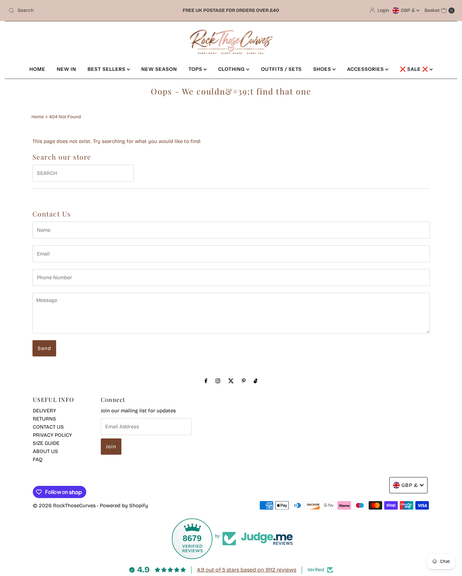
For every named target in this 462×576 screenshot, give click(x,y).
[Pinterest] (244, 381)
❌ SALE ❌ (415, 69)
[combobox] (79, 10)
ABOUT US (45, 451)
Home (37, 117)
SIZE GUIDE (46, 443)
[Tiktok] (255, 381)
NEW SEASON (159, 69)
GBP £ (408, 10)
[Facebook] (206, 381)
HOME (37, 69)
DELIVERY (44, 411)
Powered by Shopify (124, 505)
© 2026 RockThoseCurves (64, 505)
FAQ (38, 459)
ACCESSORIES (366, 69)
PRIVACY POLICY (52, 435)
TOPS (196, 69)
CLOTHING (232, 69)
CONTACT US (48, 427)
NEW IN (66, 69)
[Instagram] (217, 381)
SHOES (322, 69)
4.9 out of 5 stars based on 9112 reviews (246, 570)
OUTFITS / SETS (281, 69)
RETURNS (44, 419)
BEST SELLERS (107, 69)
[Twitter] (231, 381)
